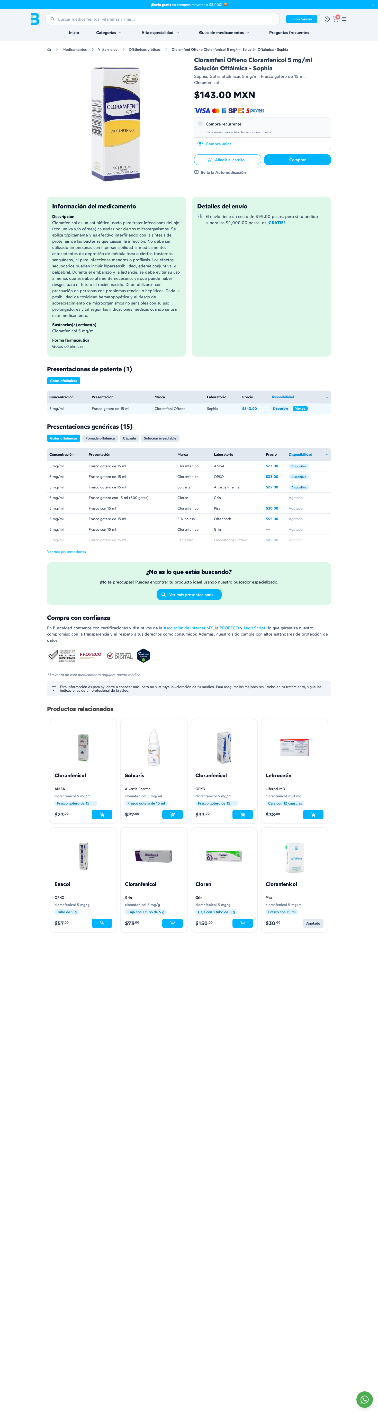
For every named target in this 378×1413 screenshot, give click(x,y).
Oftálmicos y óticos (144, 49)
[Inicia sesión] (327, 19)
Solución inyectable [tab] (160, 438)
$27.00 (275, 487)
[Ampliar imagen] (115, 124)
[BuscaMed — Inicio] (35, 19)
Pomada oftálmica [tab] (100, 438)
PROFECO (229, 627)
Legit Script (254, 627)
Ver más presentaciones (66, 551)
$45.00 (275, 540)
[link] (344, 19)
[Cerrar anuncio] (373, 5)
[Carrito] (335, 19)
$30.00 (275, 508)
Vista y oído (108, 49)
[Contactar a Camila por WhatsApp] (364, 1399)
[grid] (189, 402)
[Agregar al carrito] (102, 814)
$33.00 (275, 477)
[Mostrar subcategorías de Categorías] (120, 32)
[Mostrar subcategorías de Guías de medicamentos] (248, 32)
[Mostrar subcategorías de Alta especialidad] (178, 32)
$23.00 (275, 466)
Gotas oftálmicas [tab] (63, 380)
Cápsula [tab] (129, 438)
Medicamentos (74, 49)
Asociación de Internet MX (188, 627)
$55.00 (275, 519)
